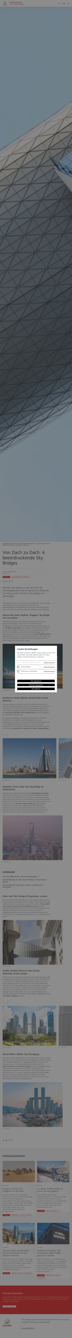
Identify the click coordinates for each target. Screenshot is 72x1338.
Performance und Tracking (29, 671)
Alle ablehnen (36, 689)
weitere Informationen (49, 662)
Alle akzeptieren (36, 681)
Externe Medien (26, 667)
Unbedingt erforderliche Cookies (30, 662)
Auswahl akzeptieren (36, 685)
